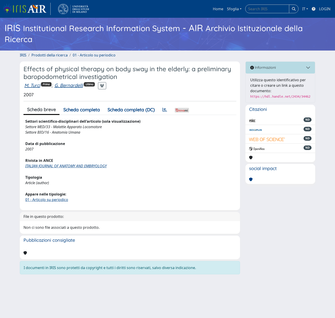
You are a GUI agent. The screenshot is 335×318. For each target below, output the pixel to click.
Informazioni (265, 67)
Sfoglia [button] (233, 8)
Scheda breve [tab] (41, 109)
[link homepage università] (73, 9)
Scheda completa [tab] (81, 109)
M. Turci (32, 85)
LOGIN (324, 8)
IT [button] (303, 8)
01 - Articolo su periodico (94, 55)
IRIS (23, 55)
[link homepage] (27, 9)
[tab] (165, 109)
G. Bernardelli (68, 85)
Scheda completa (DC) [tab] (131, 109)
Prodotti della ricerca (49, 55)
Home (218, 8)
